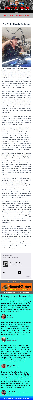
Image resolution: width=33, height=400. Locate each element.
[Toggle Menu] (16, 11)
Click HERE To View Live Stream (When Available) (16, 15)
